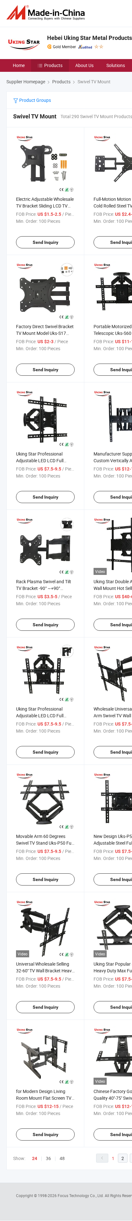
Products (53, 65)
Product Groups (34, 100)
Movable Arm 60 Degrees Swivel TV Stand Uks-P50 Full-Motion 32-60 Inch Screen (45, 843)
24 (34, 1158)
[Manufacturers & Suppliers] (46, 12)
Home (19, 65)
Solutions (115, 65)
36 (48, 1158)
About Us (84, 65)
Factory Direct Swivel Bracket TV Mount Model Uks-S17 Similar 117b (45, 333)
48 (62, 1158)
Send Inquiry (45, 242)
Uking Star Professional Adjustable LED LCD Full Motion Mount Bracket (39, 715)
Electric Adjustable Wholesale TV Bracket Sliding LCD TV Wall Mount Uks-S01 (45, 205)
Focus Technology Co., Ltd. (81, 1195)
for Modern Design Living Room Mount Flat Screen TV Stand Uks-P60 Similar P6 (43, 1098)
